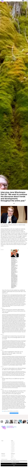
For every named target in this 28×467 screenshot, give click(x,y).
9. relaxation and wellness (13, 449)
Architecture (13, 453)
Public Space (3, 455)
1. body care (13, 443)
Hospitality (3, 454)
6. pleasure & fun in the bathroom (13, 447)
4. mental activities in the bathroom (13, 445)
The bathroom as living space (13, 441)
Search (25, 0)
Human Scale (13, 442)
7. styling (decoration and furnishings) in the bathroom (13, 448)
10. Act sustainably (13, 450)
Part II (6, 411)
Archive (12, 452)
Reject (14, 465)
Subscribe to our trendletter (14, 413)
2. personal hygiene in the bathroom (13, 444)
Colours (12, 455)
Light (12, 457)
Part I (3, 411)
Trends (12, 440)
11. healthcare (13, 451)
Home (2, 440)
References (3, 453)
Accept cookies (14, 463)
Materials (12, 456)
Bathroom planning (4, 459)
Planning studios (13, 459)
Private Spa (3, 456)
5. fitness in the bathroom (13, 446)
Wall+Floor (12, 454)
